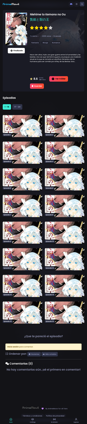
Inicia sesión (13, 346)
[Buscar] (82, 4)
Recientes (35, 354)
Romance (56, 43)
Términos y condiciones (32, 416)
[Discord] (71, 4)
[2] (37, 28)
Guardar (38, 86)
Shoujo (45, 43)
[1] (32, 28)
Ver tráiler (60, 78)
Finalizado (18, 50)
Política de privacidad (55, 416)
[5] (50, 28)
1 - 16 (7, 107)
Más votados (50, 354)
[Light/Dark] (76, 4)
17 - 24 (17, 107)
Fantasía (35, 43)
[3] (41, 28)
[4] (46, 28)
